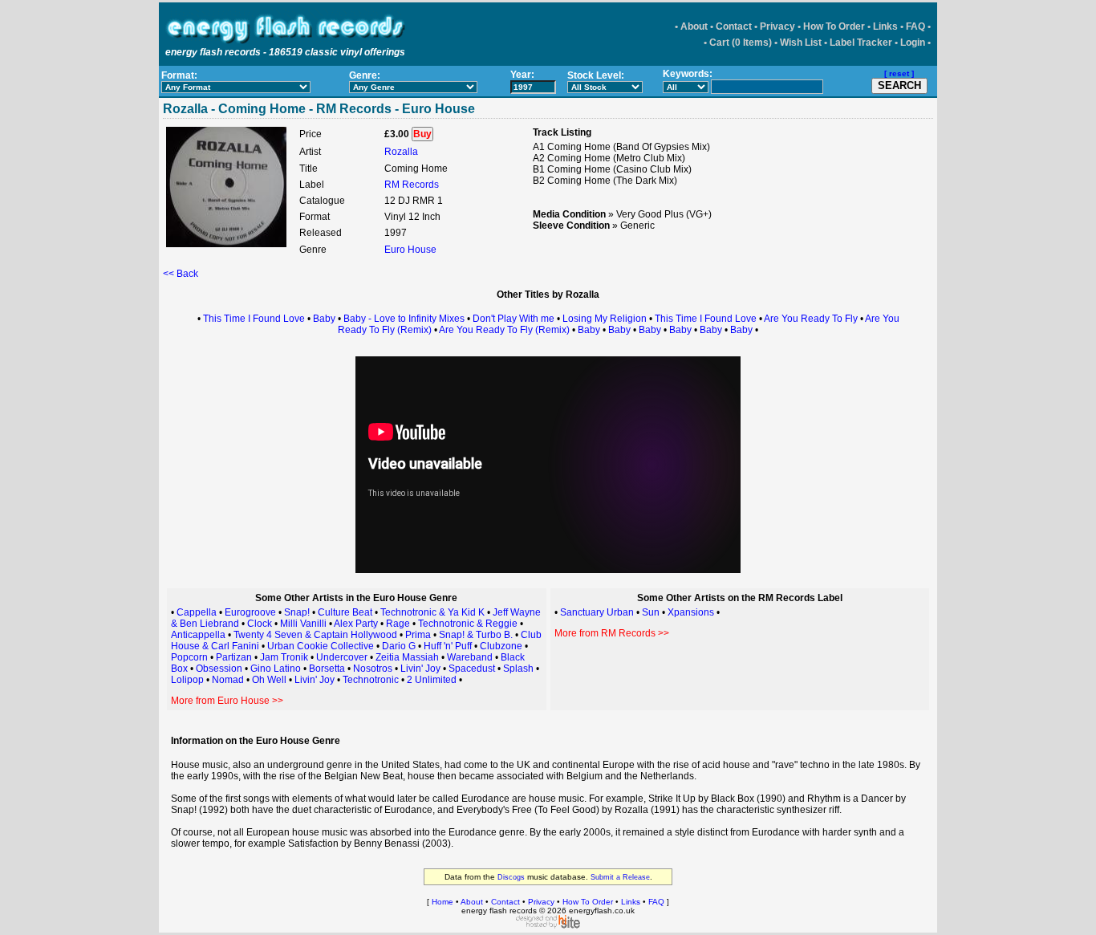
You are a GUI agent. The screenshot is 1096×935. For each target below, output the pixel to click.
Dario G (399, 646)
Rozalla (401, 151)
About (694, 26)
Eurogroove (250, 612)
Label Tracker (861, 42)
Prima (418, 634)
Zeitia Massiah (407, 657)
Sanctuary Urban (597, 612)
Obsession (219, 668)
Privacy (777, 26)
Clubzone (501, 646)
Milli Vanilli (303, 623)
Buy (422, 134)
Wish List (801, 42)
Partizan (234, 657)
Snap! (297, 612)
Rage (398, 623)
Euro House (410, 249)
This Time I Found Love (254, 318)
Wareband (470, 657)
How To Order (834, 26)
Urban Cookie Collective (320, 646)
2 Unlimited (432, 679)
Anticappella (198, 634)
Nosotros (372, 668)
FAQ (915, 26)
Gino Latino (275, 668)
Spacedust (472, 668)
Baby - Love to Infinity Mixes (404, 318)
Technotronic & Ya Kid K (432, 612)
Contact (734, 26)
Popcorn (189, 657)
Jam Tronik (284, 657)
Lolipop (187, 679)
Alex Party (356, 623)
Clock (259, 623)
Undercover (341, 657)
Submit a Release (620, 877)
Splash (518, 668)
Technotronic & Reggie (468, 623)
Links (885, 26)
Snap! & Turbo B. (476, 634)
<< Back (180, 273)
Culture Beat (345, 612)
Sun (651, 612)
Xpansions (691, 612)
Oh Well (269, 679)
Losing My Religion (604, 318)
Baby (324, 318)
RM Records (411, 184)
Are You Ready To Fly (811, 318)
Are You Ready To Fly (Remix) (504, 329)
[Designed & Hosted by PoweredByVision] (548, 925)
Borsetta (327, 668)
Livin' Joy (420, 668)
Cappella (197, 612)
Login (912, 42)
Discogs (511, 877)
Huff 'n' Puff (448, 646)
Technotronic (371, 679)
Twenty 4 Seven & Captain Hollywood (315, 634)
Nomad (228, 679)
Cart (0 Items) (740, 42)
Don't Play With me (513, 318)
